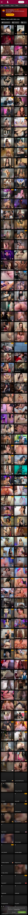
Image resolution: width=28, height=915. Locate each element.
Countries (16, 22)
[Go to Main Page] (8, 2)
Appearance (7, 22)
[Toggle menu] (1, 2)
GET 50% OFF (10, 14)
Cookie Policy (17, 909)
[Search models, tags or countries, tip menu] (26, 5)
